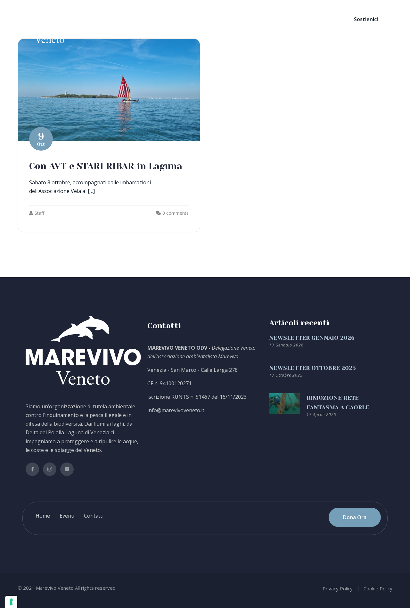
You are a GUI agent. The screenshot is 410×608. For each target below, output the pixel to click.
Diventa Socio (190, 19)
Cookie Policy (378, 588)
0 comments (175, 213)
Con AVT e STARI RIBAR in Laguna (105, 166)
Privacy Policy (338, 588)
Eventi (67, 515)
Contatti (290, 19)
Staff (39, 213)
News (261, 19)
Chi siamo (145, 19)
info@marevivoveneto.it (175, 410)
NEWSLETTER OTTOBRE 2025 (312, 368)
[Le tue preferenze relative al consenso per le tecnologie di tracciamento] (11, 602)
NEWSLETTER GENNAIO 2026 (312, 338)
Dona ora (230, 19)
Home (114, 19)
